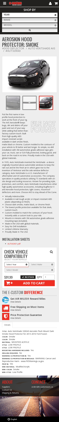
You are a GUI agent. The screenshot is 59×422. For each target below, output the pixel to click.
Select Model (12, 270)
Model (8, 24)
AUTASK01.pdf (14, 243)
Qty (39, 277)
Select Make (36, 264)
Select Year (11, 264)
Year (6, 14)
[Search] (29, 30)
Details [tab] (7, 325)
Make (7, 19)
